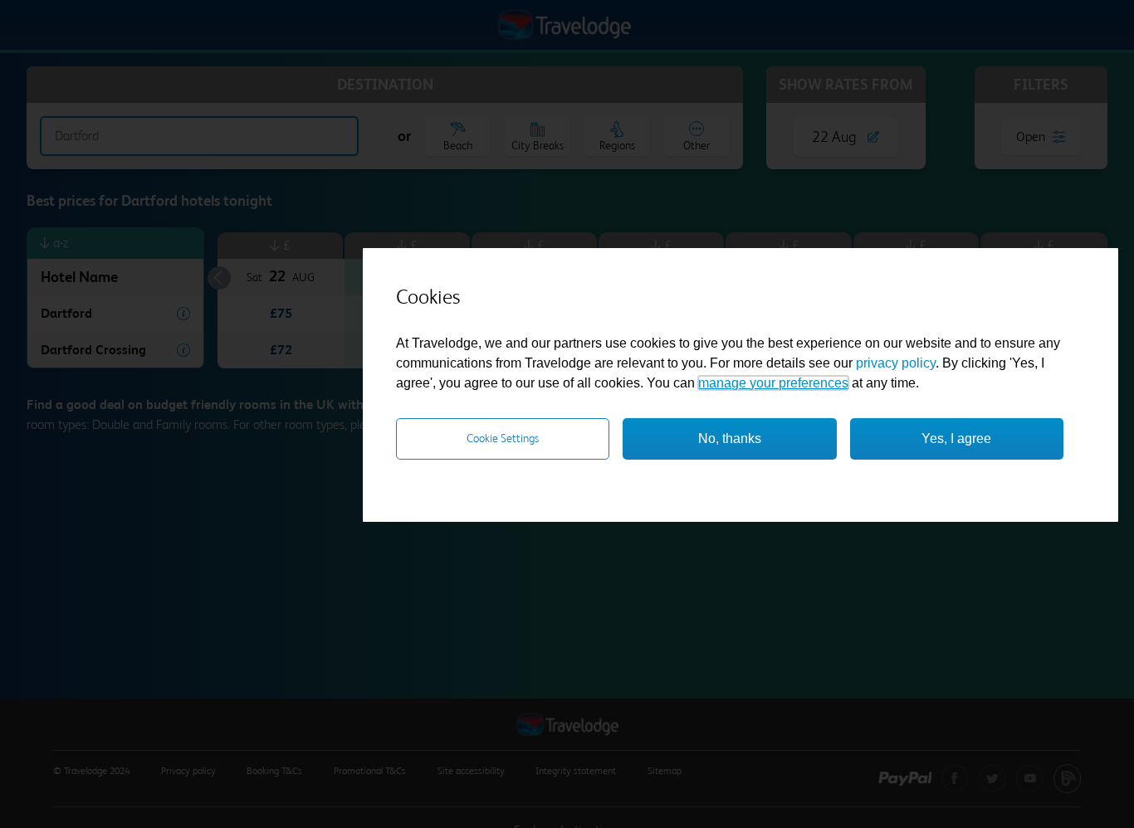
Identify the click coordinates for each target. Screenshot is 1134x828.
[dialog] (740, 385)
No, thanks (729, 438)
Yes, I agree (956, 438)
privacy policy (896, 363)
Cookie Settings (503, 438)
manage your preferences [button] (773, 383)
